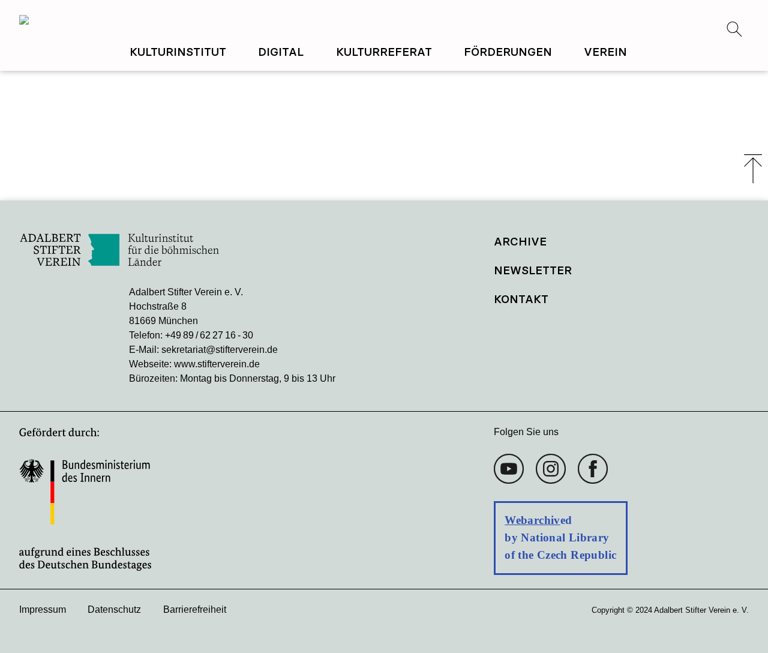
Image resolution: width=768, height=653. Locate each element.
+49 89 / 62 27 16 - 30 (209, 335)
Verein (605, 51)
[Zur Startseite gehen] (201, 21)
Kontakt (521, 299)
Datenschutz (114, 609)
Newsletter (533, 270)
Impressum (42, 609)
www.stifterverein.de (217, 364)
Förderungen (508, 51)
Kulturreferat (384, 51)
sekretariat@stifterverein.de (219, 350)
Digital (281, 51)
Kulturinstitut (178, 51)
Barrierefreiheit (194, 609)
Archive (520, 241)
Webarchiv (532, 520)
